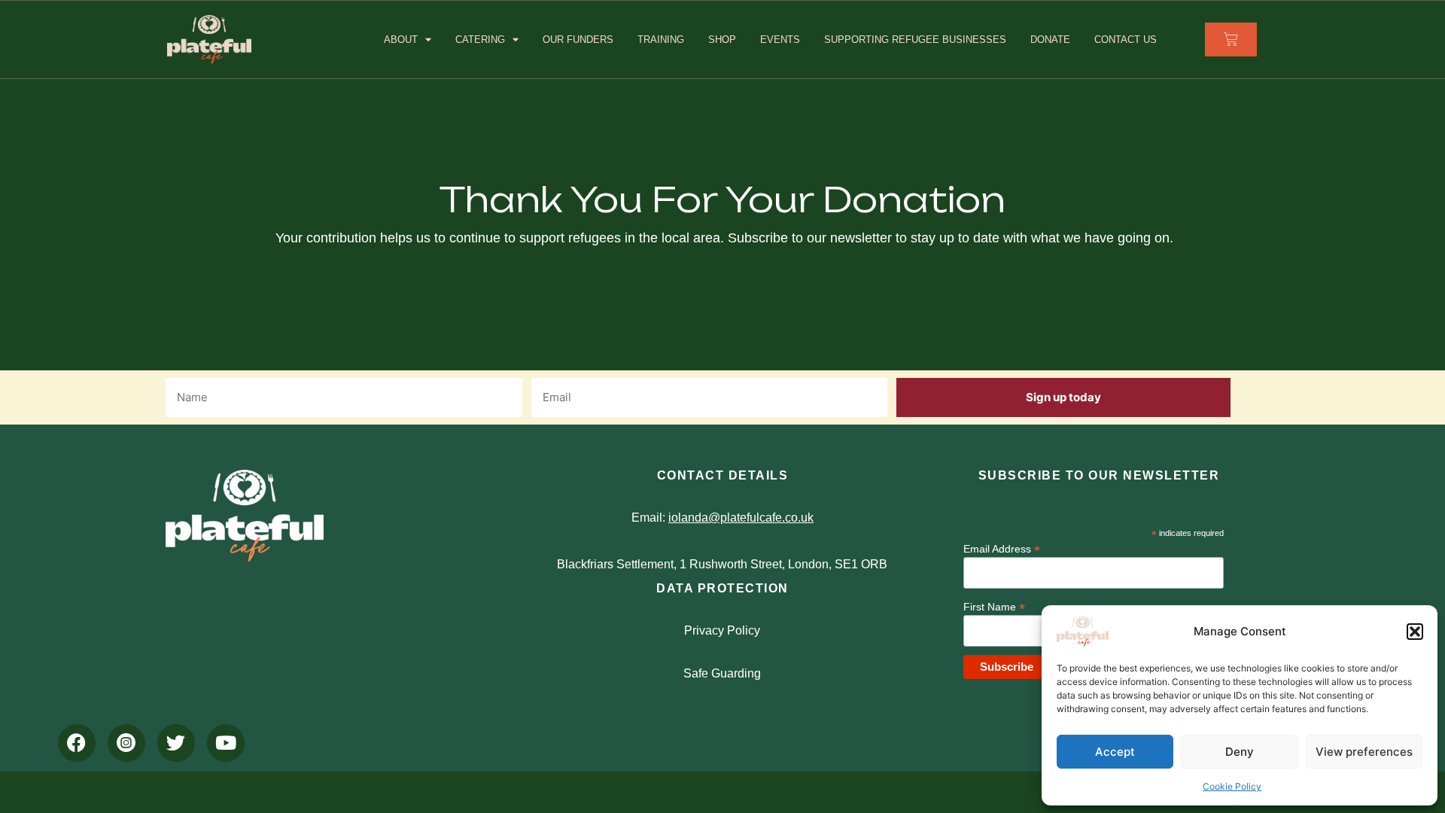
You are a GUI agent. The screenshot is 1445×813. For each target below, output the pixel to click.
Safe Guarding (722, 673)
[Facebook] (77, 743)
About (401, 39)
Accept (1115, 751)
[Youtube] (226, 743)
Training (660, 39)
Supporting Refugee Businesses (915, 39)
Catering (480, 39)
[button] (1414, 631)
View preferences (1364, 751)
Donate (1050, 39)
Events (780, 39)
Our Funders (578, 39)
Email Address (1001, 548)
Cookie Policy (1232, 786)
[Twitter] (176, 743)
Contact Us (1125, 39)
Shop (722, 39)
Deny (1239, 751)
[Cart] (1231, 39)
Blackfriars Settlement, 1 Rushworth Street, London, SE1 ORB (722, 564)
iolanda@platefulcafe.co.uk (741, 517)
